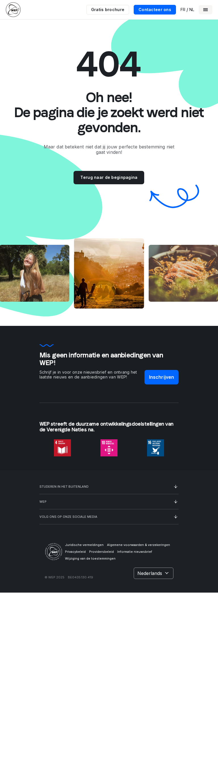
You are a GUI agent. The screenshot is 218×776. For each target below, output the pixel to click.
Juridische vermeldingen (84, 545)
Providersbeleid (101, 551)
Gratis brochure (107, 9)
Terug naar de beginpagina (108, 177)
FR (183, 10)
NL (191, 10)
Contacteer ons (155, 9)
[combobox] (153, 573)
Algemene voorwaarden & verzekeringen (138, 545)
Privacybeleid (75, 551)
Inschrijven (161, 377)
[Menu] (205, 9)
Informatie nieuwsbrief (134, 551)
